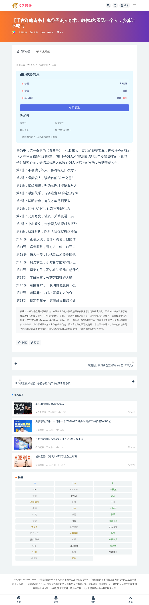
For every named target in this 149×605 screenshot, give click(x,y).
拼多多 (34, 527)
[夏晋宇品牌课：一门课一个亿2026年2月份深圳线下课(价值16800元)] (23, 428)
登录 (126, 5)
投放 (34, 521)
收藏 (24, 342)
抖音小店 (113, 521)
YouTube (74, 489)
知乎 (34, 546)
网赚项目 (113, 552)
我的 (93, 602)
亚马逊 (74, 496)
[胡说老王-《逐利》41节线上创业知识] (23, 461)
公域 (74, 502)
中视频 (113, 489)
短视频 (113, 546)
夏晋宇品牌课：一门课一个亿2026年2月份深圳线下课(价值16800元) (73, 421)
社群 (34, 552)
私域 (74, 552)
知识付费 (74, 546)
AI (35, 483)
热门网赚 (34, 539)
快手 (113, 514)
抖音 (74, 521)
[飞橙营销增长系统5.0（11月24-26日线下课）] (23, 443)
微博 (74, 514)
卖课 (34, 508)
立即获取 (74, 107)
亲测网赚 (34, 502)
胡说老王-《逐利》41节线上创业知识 (56, 456)
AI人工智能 (40, 412)
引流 (34, 514)
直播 (74, 539)
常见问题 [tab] (45, 51)
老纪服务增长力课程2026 (49, 404)
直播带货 (113, 539)
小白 (74, 508)
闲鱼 (74, 558)
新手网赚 (74, 527)
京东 (113, 496)
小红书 (113, 508)
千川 (113, 502)
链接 (36, 342)
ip (113, 483)
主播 (34, 496)
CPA (74, 483)
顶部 (130, 602)
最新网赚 (74, 533)
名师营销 (23, 32)
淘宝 (113, 533)
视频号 (34, 558)
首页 (32, 65)
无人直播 (113, 527)
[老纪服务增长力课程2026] (23, 409)
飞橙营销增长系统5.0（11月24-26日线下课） (60, 439)
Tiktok (35, 489)
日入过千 (34, 533)
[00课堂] (14, 32)
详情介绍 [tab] (25, 51)
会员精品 (39, 430)
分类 (56, 602)
